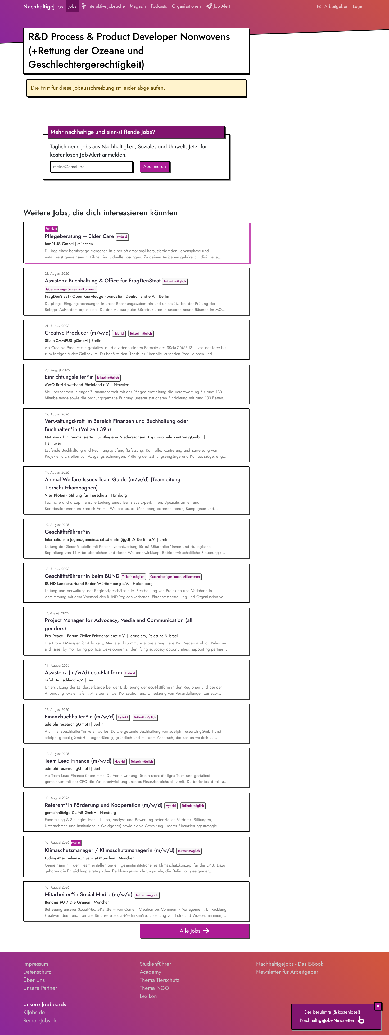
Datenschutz (37, 972)
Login (358, 6)
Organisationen (186, 6)
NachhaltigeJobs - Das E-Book (289, 964)
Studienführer (155, 964)
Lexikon (148, 996)
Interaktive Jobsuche (105, 6)
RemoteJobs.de (40, 1020)
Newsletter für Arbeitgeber (287, 972)
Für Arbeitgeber (332, 6)
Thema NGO (154, 988)
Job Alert (221, 6)
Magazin (138, 6)
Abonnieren (154, 166)
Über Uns (34, 980)
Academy (150, 972)
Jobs (72, 6)
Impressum (35, 964)
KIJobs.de (34, 1012)
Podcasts (159, 6)
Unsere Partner (40, 988)
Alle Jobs (191, 931)
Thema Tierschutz (159, 980)
